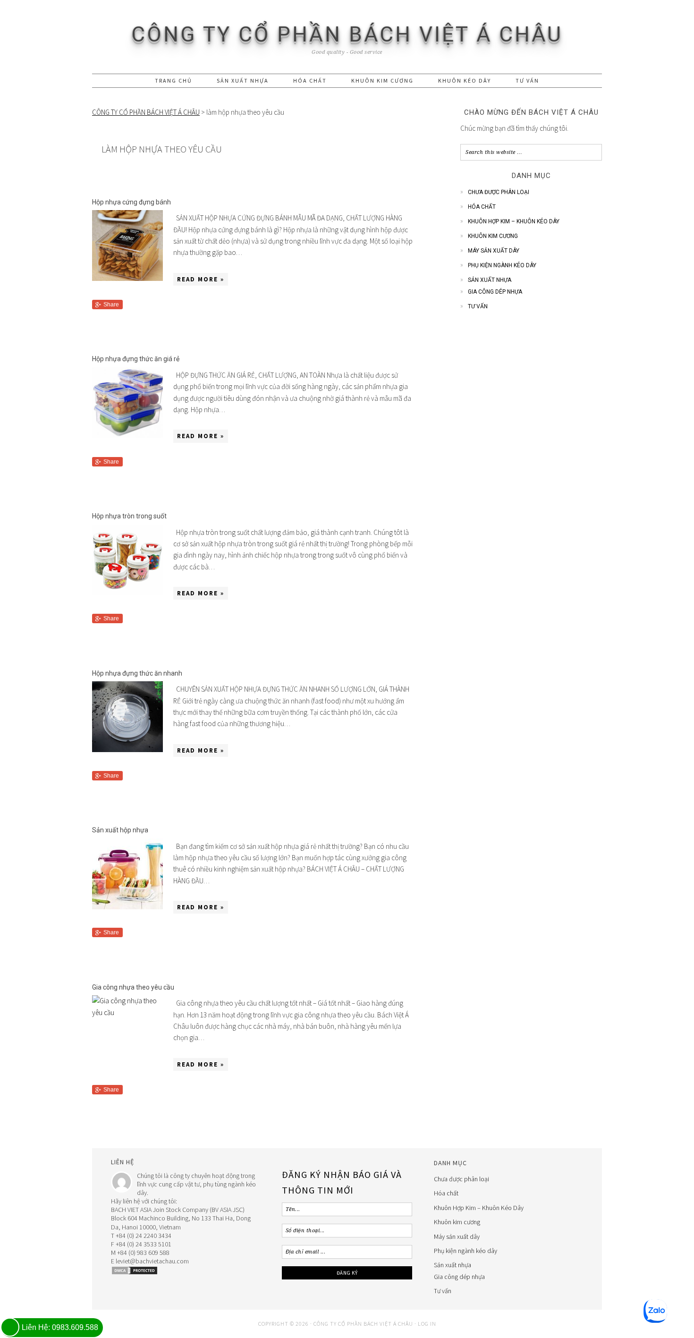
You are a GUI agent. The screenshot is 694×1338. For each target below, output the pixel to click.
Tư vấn (478, 306)
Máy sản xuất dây (493, 250)
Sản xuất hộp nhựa (120, 830)
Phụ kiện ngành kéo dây (502, 265)
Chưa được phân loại (498, 192)
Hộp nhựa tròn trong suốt (129, 516)
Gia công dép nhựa (495, 291)
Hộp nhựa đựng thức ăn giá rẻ (135, 359)
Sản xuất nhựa (489, 280)
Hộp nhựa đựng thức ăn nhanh (137, 673)
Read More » (200, 279)
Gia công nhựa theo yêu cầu (133, 987)
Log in (427, 1323)
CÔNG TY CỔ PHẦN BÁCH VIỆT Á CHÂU (347, 34)
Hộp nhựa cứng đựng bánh (131, 202)
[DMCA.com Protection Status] (134, 1273)
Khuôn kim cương (493, 236)
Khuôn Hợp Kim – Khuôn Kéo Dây (513, 221)
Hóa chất (482, 206)
